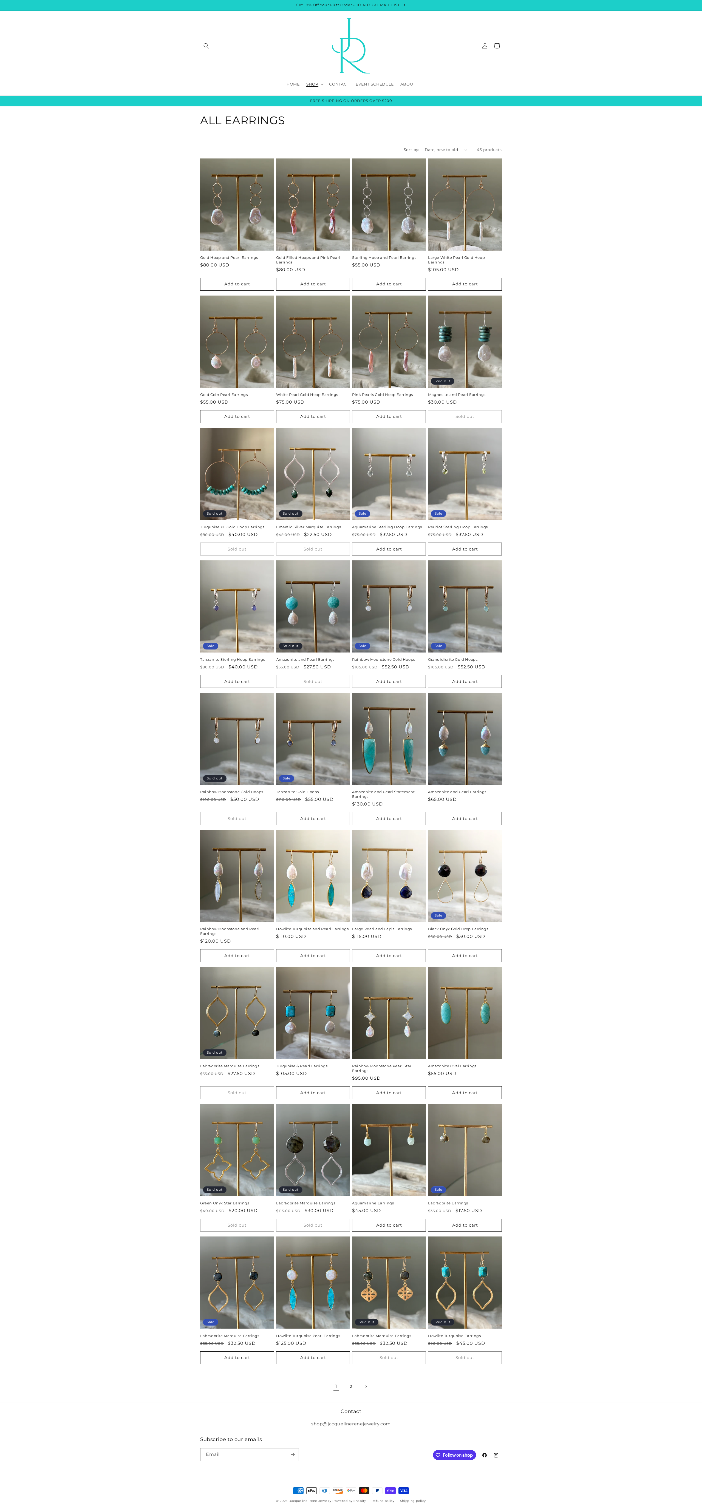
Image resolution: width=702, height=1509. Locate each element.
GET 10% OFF (388, 788)
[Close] (419, 706)
